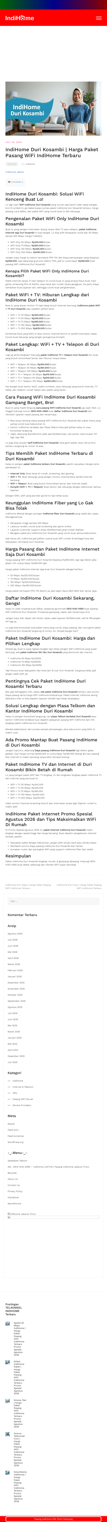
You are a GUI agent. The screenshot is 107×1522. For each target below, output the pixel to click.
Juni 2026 (13, 946)
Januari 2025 (15, 1037)
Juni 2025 (13, 1019)
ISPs (15, 1093)
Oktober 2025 (15, 995)
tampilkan (17, 182)
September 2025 (16, 1001)
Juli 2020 (13, 1062)
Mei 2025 (12, 1025)
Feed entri (13, 1130)
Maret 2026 (14, 964)
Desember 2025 (16, 982)
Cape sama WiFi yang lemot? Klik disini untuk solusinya (41, 4)
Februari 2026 (15, 970)
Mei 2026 (12, 952)
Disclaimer (13, 1197)
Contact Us (14, 1185)
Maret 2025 (14, 1031)
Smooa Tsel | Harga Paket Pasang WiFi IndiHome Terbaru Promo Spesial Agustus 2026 (20, 1413)
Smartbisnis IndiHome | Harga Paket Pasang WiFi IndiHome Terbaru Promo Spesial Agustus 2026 (20, 1487)
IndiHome (12, 164)
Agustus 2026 (15, 933)
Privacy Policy (15, 1191)
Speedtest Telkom (17, 1160)
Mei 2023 (12, 1044)
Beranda (12, 1173)
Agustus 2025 (15, 1007)
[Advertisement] (53, 46)
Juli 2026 (13, 939)
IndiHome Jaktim (14, 172)
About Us (13, 1179)
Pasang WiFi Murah (23, 1099)
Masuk (11, 1123)
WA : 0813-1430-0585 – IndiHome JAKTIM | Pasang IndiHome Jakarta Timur (48, 1166)
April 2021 (13, 1050)
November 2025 (16, 988)
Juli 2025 (12, 1013)
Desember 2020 (16, 1056)
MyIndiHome (14, 1203)
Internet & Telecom (23, 1087)
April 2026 (13, 958)
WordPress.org (15, 1142)
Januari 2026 (15, 976)
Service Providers (22, 1105)
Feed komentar (16, 1136)
